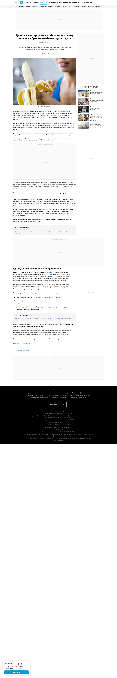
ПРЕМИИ (83, 6)
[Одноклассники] (58, 389)
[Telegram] (63, 389)
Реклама (53, 393)
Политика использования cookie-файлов (80, 395)
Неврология (48, 6)
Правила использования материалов (36, 395)
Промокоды (75, 6)
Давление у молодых (37, 6)
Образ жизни (43, 2)
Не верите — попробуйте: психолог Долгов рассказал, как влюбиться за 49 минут (43, 318)
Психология (57, 6)
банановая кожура (30, 293)
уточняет (50, 272)
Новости (28, 2)
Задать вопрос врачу (64, 393)
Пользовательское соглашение (58, 395)
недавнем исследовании (56, 115)
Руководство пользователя (79, 397)
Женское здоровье (24, 6)
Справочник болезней (93, 6)
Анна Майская (26, 343)
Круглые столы (66, 6)
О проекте (29, 393)
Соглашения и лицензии (41, 393)
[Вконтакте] (53, 389)
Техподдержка (64, 397)
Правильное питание (55, 2)
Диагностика (76, 2)
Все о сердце (67, 2)
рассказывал (34, 324)
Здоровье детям (87, 2)
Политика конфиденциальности (81, 393)
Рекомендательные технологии (39, 397)
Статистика (54, 397)
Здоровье (35, 2)
